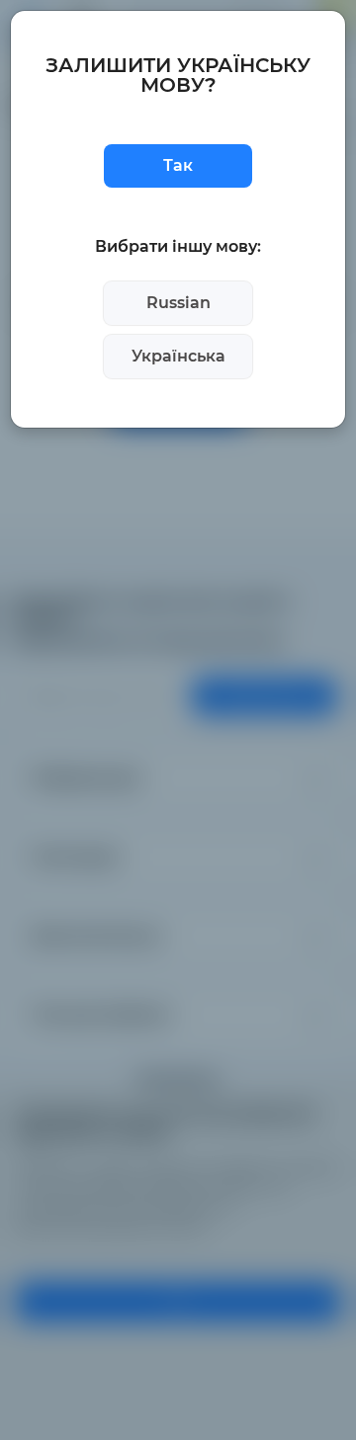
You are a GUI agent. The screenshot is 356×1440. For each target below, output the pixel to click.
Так (178, 165)
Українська (178, 356)
